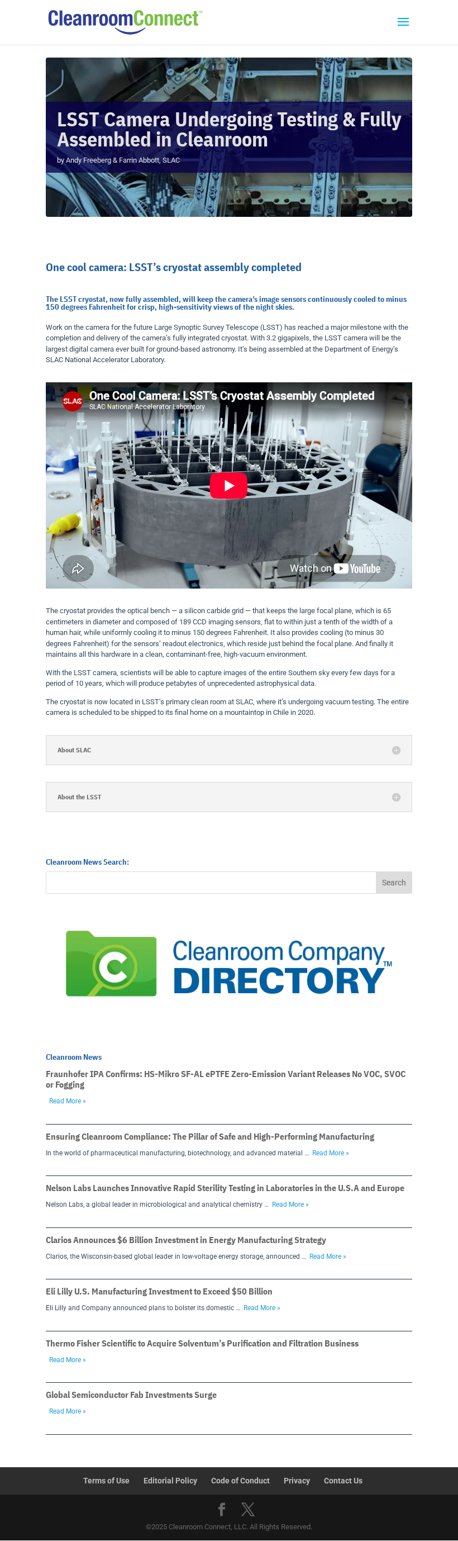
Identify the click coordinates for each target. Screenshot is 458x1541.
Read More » (67, 1101)
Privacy (297, 1480)
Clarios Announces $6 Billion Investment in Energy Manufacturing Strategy (186, 1239)
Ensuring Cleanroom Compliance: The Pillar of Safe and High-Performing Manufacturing (210, 1136)
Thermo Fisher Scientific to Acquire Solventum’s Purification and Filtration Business (202, 1343)
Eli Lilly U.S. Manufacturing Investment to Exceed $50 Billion (159, 1291)
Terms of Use (106, 1480)
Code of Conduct (240, 1480)
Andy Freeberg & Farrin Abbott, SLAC (123, 160)
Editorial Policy (170, 1480)
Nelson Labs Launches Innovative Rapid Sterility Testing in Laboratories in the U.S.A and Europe (225, 1187)
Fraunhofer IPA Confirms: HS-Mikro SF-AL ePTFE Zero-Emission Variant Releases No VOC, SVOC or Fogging (225, 1079)
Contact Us (343, 1480)
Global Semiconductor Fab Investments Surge (131, 1394)
